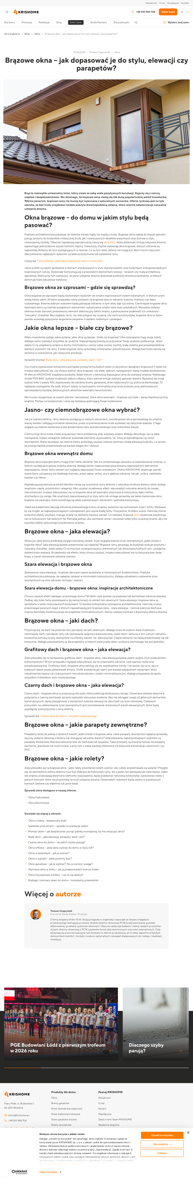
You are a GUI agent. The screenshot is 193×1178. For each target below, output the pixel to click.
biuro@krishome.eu (18, 1115)
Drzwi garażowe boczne (64, 1119)
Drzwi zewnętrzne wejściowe (66, 1108)
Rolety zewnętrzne (61, 1124)
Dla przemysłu (121, 22)
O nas (162, 3)
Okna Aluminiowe (38, 803)
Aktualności (151, 3)
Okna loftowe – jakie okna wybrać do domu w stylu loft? (61, 848)
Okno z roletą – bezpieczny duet (47, 820)
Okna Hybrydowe (38, 797)
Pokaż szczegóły (48, 1172)
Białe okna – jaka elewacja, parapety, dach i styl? (56, 837)
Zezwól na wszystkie (162, 1135)
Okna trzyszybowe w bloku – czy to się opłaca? (55, 875)
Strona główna (12, 33)
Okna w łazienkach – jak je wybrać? (49, 853)
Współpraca (104, 1114)
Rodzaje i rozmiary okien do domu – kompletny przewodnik (63, 880)
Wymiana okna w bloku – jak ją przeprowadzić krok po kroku (63, 869)
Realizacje (44, 22)
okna (137, 515)
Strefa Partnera (98, 22)
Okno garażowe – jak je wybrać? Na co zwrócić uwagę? (60, 864)
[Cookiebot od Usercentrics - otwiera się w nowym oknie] (19, 1172)
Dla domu (9, 22)
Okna (37, 33)
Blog (58, 22)
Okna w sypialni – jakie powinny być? (50, 858)
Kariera (102, 1108)
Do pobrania (173, 3)
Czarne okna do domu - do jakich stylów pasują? (68, 716)
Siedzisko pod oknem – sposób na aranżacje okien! (58, 826)
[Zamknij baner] (188, 1132)
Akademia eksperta (108, 1124)
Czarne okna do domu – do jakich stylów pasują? (56, 842)
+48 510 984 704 (145, 11)
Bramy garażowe (60, 1103)
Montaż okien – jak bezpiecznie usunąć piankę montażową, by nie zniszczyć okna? (76, 831)
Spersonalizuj (160, 1144)
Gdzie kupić (168, 11)
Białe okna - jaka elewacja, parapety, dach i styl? (74, 360)
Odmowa (162, 1153)
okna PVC (109, 242)
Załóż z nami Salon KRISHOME (115, 1119)
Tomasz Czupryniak (61, 911)
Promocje (27, 22)
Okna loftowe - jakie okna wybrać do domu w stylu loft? (70, 261)
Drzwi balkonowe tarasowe (65, 1114)
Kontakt (185, 3)
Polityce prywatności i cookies (62, 1164)
